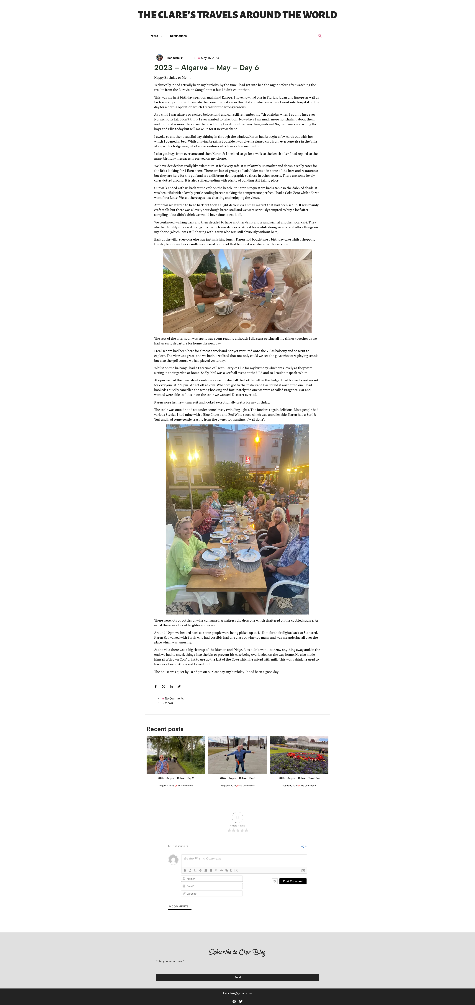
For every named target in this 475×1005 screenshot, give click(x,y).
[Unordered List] (211, 870)
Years (154, 36)
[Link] (226, 870)
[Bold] (185, 870)
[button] (320, 36)
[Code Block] (221, 870)
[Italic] (190, 870)
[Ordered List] (205, 870)
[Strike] (200, 870)
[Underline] (195, 870)
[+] (237, 870)
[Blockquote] (216, 870)
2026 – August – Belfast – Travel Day (299, 778)
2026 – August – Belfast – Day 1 (237, 778)
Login (303, 846)
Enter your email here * (170, 961)
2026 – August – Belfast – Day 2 (176, 778)
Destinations (178, 36)
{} (231, 870)
